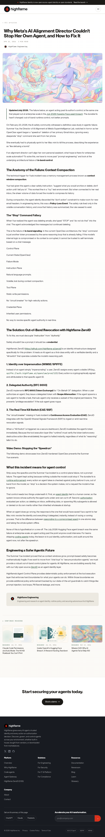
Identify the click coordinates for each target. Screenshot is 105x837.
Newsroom (75, 767)
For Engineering (44, 763)
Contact (7, 799)
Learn (73, 777)
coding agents (21, 536)
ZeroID (34, 567)
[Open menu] (98, 9)
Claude (20, 818)
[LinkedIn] (9, 751)
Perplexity (31, 818)
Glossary (74, 781)
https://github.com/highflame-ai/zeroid (43, 348)
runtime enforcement (16, 480)
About (6, 795)
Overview (8, 763)
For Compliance (44, 777)
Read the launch (80, 2)
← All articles (10, 23)
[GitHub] (13, 751)
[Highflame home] (15, 9)
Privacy (25, 830)
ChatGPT (9, 818)
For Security (43, 767)
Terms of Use (46, 830)
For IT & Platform (44, 772)
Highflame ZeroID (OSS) (14, 781)
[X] (5, 751)
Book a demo (52, 701)
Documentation (77, 763)
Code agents (9, 772)
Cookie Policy (34, 830)
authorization (86, 498)
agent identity (62, 494)
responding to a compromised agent (61, 519)
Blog (73, 772)
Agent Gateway (10, 777)
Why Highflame (10, 767)
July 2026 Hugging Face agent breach (65, 114)
